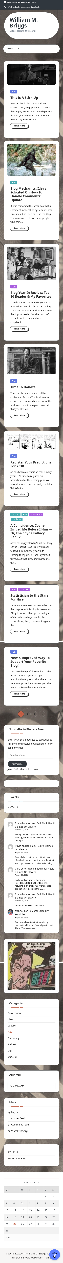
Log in (14, 1112)
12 (22, 1210)
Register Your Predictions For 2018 (30, 464)
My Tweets (13, 807)
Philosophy (36, 514)
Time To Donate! (23, 387)
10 (7, 1210)
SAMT (11, 1050)
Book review (14, 1013)
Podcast (12, 1044)
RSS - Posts (13, 1152)
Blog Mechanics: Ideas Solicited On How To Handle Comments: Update (28, 194)
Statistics (16, 519)
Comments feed (20, 1124)
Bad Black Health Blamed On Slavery (35, 870)
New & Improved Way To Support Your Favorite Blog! (30, 661)
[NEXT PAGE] (42, 714)
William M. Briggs (24, 22)
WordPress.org (19, 1131)
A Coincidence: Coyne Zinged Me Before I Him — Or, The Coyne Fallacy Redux (31, 531)
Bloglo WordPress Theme (37, 1257)
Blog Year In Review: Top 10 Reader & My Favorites (30, 294)
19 (22, 1217)
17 (7, 1217)
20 (30, 1217)
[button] (42, 714)
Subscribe (17, 764)
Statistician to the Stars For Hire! (29, 597)
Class (10, 1019)
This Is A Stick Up (24, 97)
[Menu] (13, 38)
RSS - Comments (16, 1158)
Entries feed (18, 1118)
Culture (15, 514)
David (18, 845)
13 (30, 1210)
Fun (14, 91)
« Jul (8, 1238)
